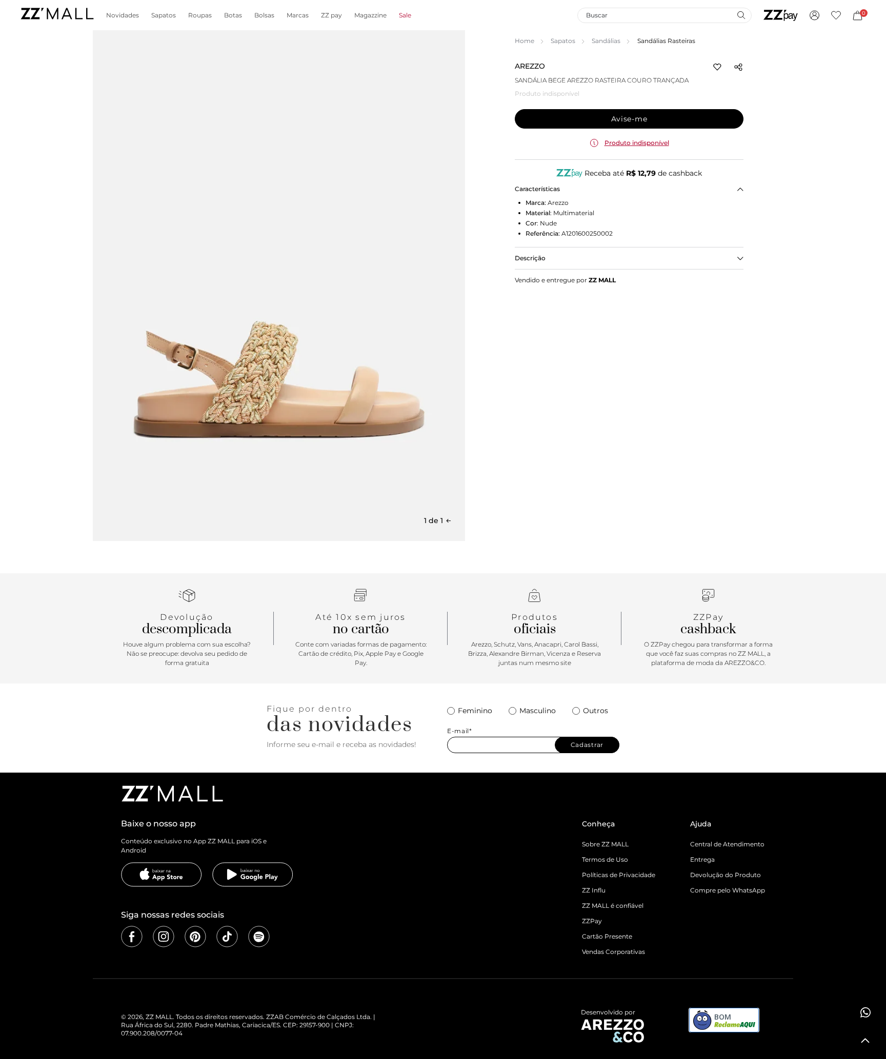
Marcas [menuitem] (298, 15)
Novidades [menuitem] (122, 15)
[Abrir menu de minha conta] (814, 15)
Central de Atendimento (727, 844)
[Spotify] (259, 936)
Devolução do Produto (725, 875)
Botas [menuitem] (233, 15)
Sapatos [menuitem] (163, 15)
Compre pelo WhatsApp (727, 890)
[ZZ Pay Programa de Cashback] (780, 15)
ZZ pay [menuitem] (331, 15)
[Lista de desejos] (836, 15)
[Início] (57, 15)
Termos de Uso (605, 859)
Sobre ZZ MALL (605, 844)
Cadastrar (587, 745)
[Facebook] (132, 936)
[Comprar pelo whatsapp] (865, 1012)
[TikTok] (227, 936)
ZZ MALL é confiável (612, 905)
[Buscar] (741, 14)
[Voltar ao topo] (865, 1040)
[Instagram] (163, 936)
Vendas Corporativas (613, 952)
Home (524, 41)
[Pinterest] (195, 936)
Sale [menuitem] (405, 15)
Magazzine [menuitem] (370, 15)
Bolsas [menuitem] (264, 15)
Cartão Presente (607, 936)
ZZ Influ (594, 890)
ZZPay (592, 921)
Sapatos (563, 41)
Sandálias (606, 41)
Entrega (702, 859)
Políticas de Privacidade (618, 875)
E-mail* (459, 731)
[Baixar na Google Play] (252, 874)
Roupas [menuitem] (200, 15)
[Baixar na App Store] (161, 874)
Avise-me (629, 118)
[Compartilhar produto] (738, 67)
